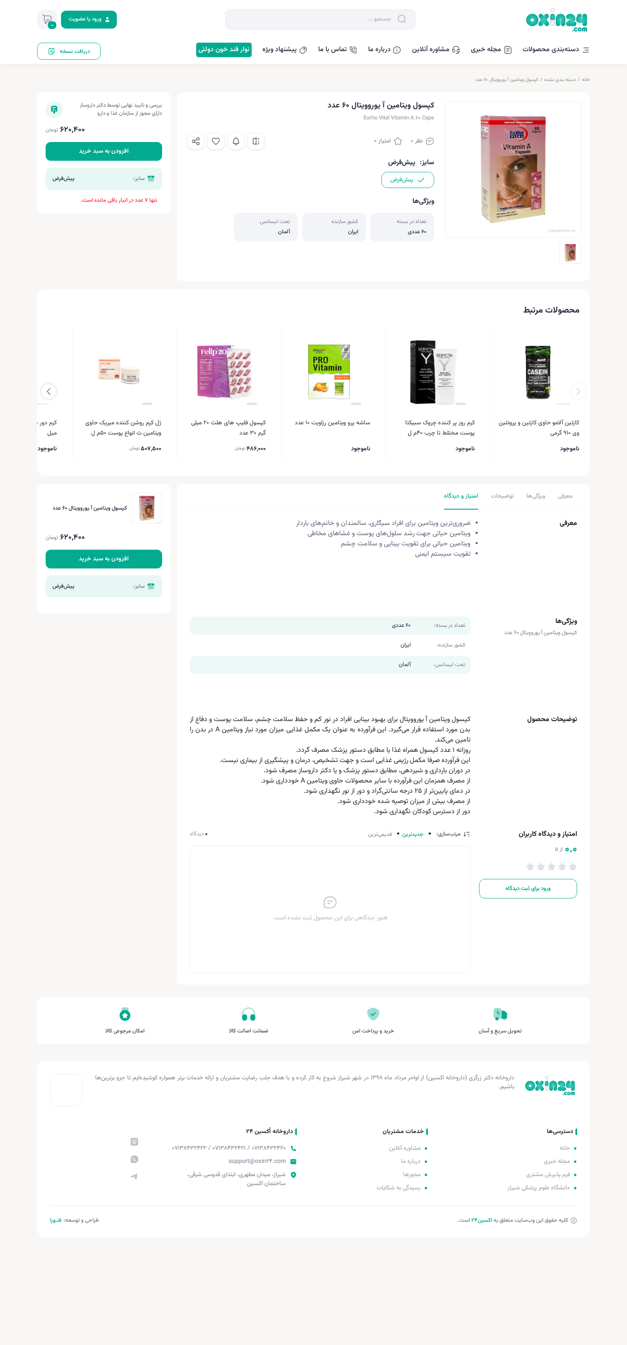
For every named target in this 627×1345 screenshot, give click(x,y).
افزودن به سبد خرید (104, 151)
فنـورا (55, 1220)
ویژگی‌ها (535, 496)
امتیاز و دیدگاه (461, 496)
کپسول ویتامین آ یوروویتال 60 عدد (506, 80)
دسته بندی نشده (560, 80)
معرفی (565, 496)
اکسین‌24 (481, 1220)
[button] (48, 391)
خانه (586, 80)
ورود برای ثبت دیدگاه (528, 889)
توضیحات (502, 496)
